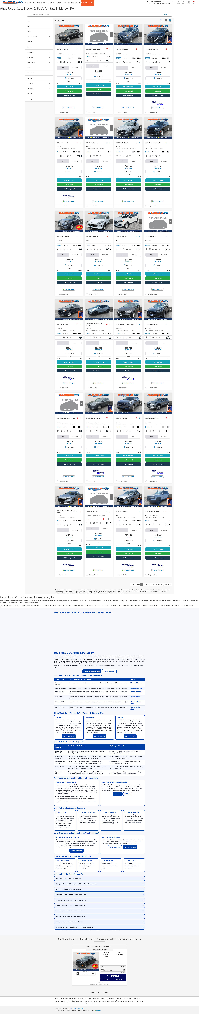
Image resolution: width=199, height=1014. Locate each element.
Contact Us (118, 794)
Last (159, 584)
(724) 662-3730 (87, 974)
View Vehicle (107, 981)
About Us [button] (77, 2)
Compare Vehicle (63, 112)
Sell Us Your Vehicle (87, 2)
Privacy (74, 1008)
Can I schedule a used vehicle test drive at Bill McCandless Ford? (75, 927)
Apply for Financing (109, 671)
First (132, 584)
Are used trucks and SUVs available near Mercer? (70, 905)
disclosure (100, 984)
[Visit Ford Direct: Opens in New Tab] (98, 1010)
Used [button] (47, 2)
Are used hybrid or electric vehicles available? (69, 911)
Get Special (114, 977)
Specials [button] (29, 2)
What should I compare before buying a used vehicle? (71, 916)
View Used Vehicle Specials (92, 671)
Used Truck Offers (99, 736)
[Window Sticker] (80, 62)
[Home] (25, 3)
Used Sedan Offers (68, 736)
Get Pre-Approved (69, 95)
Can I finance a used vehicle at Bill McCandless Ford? (71, 894)
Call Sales (128, 794)
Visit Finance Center (136, 691)
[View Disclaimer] (70, 62)
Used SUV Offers (130, 736)
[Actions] (80, 49)
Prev (138, 584)
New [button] (34, 2)
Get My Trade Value (115, 847)
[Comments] (78, 62)
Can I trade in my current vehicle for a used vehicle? (71, 900)
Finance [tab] (75, 67)
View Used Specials (136, 683)
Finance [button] (64, 2)
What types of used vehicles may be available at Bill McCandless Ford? (76, 884)
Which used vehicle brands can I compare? (68, 889)
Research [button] (71, 2)
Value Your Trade (69, 87)
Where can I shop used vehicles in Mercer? (68, 878)
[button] (81, 34)
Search (165, 14)
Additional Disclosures (81, 1008)
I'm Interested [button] (69, 91)
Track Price (70, 78)
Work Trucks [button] (41, 2)
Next (154, 584)
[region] (69, 83)
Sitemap (70, 1008)
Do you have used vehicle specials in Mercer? (69, 921)
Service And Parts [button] (55, 2)
